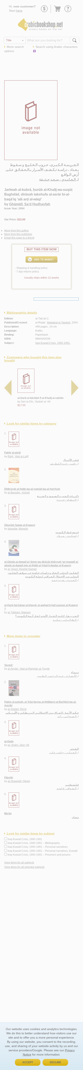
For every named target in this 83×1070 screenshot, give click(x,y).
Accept (27, 1062)
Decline (55, 1062)
